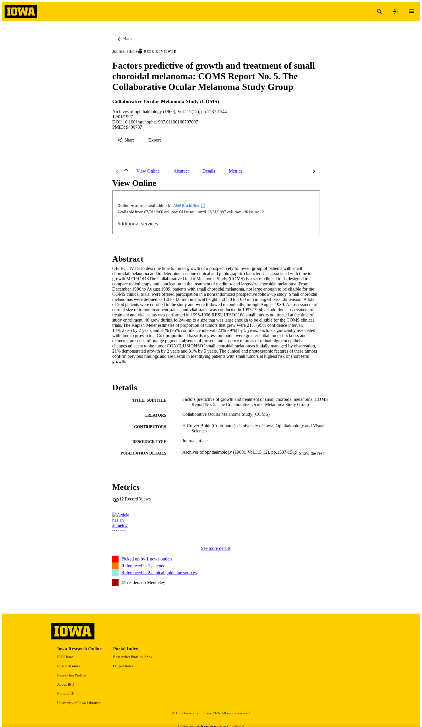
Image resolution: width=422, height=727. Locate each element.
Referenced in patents (142, 565)
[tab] (148, 171)
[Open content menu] (411, 11)
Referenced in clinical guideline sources (159, 572)
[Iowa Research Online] (21, 11)
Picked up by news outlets (146, 558)
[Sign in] (395, 11)
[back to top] (126, 171)
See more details (216, 548)
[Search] (379, 11)
